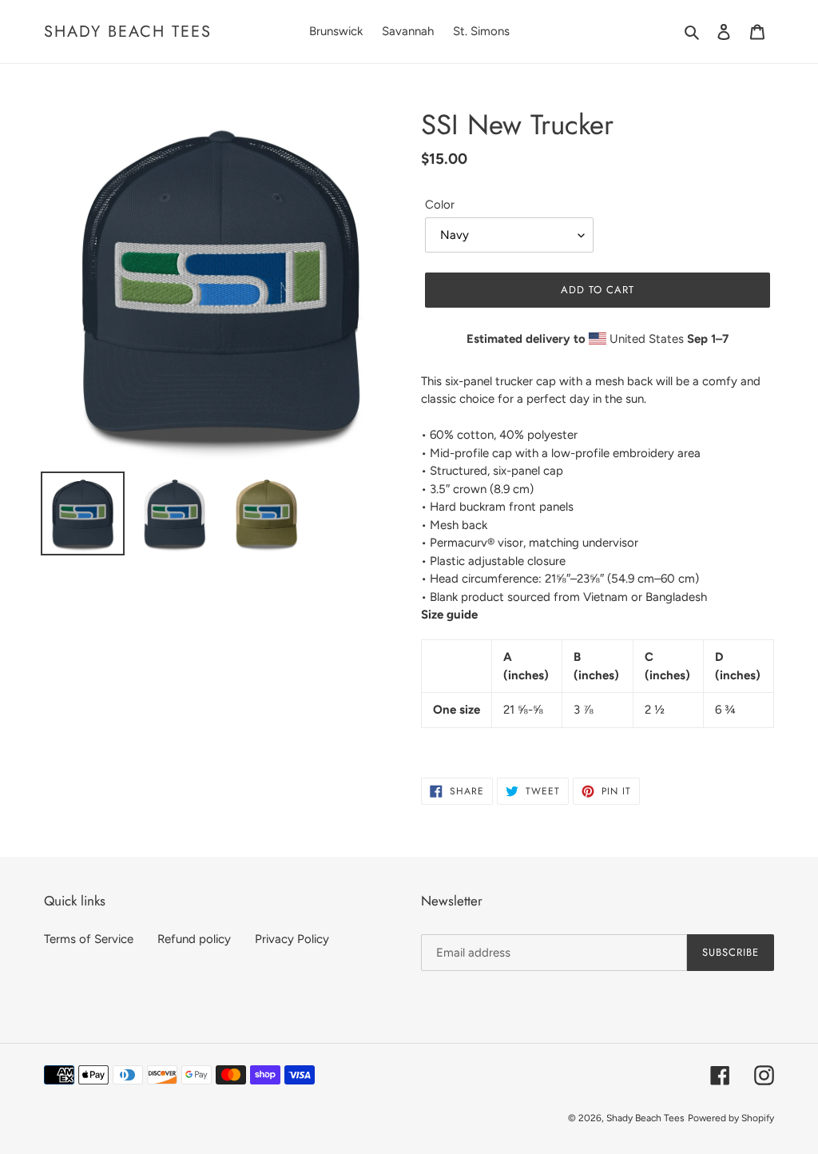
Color (440, 204)
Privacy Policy (292, 939)
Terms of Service (88, 939)
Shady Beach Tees (128, 31)
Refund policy (194, 939)
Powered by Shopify (731, 1118)
